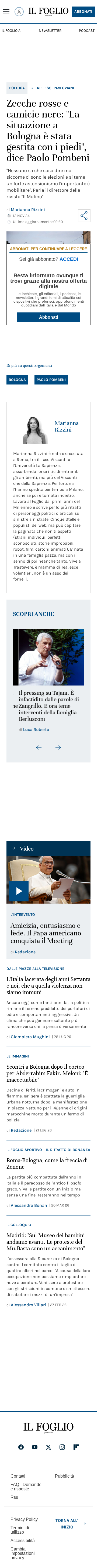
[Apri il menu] (6, 12)
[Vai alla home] (48, 12)
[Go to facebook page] (21, 1444)
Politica (17, 88)
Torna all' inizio (66, 1521)
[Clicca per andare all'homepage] (48, 1425)
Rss (14, 1494)
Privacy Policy (24, 1516)
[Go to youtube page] (34, 1444)
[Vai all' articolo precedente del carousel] (39, 744)
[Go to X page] (48, 1444)
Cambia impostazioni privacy (23, 1550)
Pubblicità (64, 1473)
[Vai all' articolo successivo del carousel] (58, 744)
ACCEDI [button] (69, 259)
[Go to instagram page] (62, 1444)
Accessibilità (23, 1537)
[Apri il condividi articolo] (84, 215)
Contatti (18, 1473)
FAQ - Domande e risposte (26, 1483)
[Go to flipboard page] (76, 1444)
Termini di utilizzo (20, 1526)
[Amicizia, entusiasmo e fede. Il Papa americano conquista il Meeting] (48, 877)
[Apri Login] (19, 11)
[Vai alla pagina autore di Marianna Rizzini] (30, 426)
